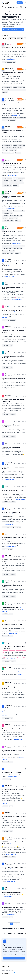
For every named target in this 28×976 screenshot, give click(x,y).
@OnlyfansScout (8, 375)
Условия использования (7, 970)
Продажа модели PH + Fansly (11, 772)
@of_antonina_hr (9, 68)
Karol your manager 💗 (10, 604)
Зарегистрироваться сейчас (13, 958)
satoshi (6, 813)
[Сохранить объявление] (25, 44)
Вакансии (9, 87)
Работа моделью (11, 62)
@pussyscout (8, 682)
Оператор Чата (21, 87)
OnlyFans (10, 89)
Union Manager (8, 643)
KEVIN (6, 284)
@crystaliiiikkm (8, 43)
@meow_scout (8, 508)
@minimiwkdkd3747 (9, 705)
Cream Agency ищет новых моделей (14, 47)
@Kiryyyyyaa (8, 887)
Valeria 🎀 (7, 707)
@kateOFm (7, 351)
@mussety (7, 768)
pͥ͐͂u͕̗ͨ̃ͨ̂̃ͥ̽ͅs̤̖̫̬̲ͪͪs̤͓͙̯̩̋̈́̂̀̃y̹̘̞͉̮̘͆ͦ (6, 684)
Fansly (13, 120)
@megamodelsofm (9, 785)
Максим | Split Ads (9, 747)
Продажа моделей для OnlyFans (12, 907)
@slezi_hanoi (8, 667)
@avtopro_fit (8, 373)
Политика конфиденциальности (9, 968)
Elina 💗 (7, 534)
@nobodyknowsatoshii (10, 812)
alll (5, 769)
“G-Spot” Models (8, 864)
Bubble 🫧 (7, 306)
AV (5, 421)
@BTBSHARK (8, 724)
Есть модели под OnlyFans (10, 607)
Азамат (7, 160)
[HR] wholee (7, 128)
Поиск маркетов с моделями (11, 892)
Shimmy (7, 228)
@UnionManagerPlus (10, 642)
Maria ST (7, 464)
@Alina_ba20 (8, 555)
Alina (6, 557)
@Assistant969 (8, 326)
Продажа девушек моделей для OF (13, 710)
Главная (3, 11)
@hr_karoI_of (8, 602)
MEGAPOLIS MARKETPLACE (11, 786)
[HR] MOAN (7, 193)
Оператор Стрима (22, 117)
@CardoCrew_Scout (9, 395)
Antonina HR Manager (10, 70)
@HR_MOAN (8, 191)
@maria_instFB (8, 462)
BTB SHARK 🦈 (8, 726)
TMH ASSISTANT (9, 328)
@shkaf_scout (8, 580)
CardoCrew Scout (9, 397)
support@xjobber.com (6, 973)
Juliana (6, 486)
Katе (6, 353)
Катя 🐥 (7, 443)
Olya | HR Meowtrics (9, 100)
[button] (9, 923)
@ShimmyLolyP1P (9, 226)
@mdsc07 (7, 863)
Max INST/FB (8, 261)
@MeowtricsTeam (9, 98)
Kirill (6, 889)
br (5, 669)
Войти (20, 2)
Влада (6, 620)
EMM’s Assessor (8, 839)
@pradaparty (8, 903)
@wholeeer (7, 126)
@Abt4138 (7, 159)
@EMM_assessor (9, 837)
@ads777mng (8, 746)
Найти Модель (10, 11)
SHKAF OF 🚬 (8, 582)
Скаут (8, 527)
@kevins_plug (8, 282)
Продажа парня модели (10, 672)
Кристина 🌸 (8, 44)
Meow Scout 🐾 (8, 509)
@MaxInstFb (8, 259)
